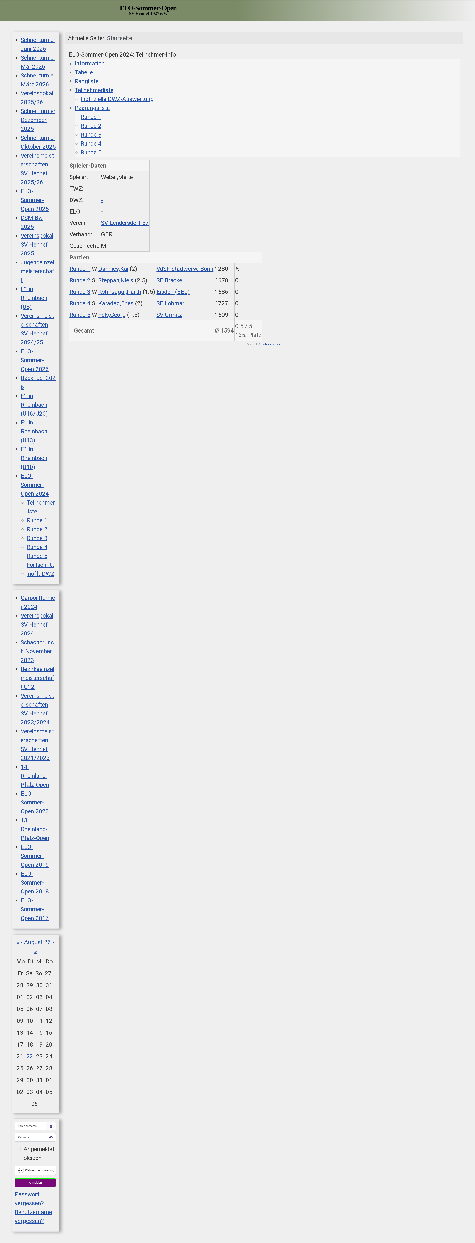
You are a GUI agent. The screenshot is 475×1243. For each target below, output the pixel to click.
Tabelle (84, 72)
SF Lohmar (170, 303)
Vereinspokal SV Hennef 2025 (37, 244)
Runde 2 (37, 529)
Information (90, 63)
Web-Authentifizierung (39, 1170)
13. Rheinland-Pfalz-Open (35, 829)
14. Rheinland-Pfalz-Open (35, 775)
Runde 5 (37, 555)
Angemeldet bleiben (39, 1153)
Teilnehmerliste (94, 90)
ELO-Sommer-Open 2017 (35, 909)
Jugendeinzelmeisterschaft (37, 271)
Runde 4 (37, 547)
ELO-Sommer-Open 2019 (35, 855)
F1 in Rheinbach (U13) (34, 431)
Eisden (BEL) (173, 291)
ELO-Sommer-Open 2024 (35, 484)
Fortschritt (40, 564)
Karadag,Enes (116, 303)
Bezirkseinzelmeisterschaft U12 (37, 677)
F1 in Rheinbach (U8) (34, 297)
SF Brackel (170, 280)
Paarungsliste (92, 107)
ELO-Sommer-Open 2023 (35, 802)
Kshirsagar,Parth (119, 291)
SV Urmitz (169, 314)
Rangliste (87, 81)
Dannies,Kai (113, 268)
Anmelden (35, 1182)
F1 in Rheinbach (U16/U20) (34, 404)
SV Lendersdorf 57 (125, 222)
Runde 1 (37, 520)
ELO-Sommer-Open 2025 (35, 200)
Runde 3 (37, 538)
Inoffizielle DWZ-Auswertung (117, 99)
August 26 (37, 942)
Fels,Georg (112, 314)
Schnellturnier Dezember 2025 (38, 120)
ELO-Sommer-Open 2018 (35, 882)
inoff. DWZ (40, 573)
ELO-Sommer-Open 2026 (35, 360)
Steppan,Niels (115, 280)
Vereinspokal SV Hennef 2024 (37, 624)
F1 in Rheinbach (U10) (34, 458)
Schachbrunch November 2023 (37, 651)
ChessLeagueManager (270, 344)
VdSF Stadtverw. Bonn (184, 268)
